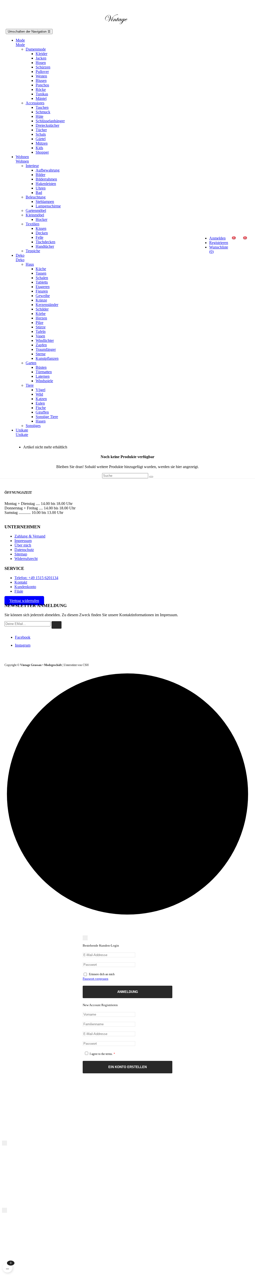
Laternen (43, 376)
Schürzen (43, 67)
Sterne (41, 354)
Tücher (41, 130)
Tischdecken (45, 242)
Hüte (39, 116)
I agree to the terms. (102, 1054)
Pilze (39, 322)
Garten (31, 363)
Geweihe (43, 296)
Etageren (43, 287)
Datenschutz (24, 549)
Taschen (42, 107)
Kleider (41, 54)
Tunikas (42, 94)
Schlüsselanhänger (50, 121)
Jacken (41, 58)
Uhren (41, 188)
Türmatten (44, 372)
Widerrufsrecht (26, 558)
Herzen (41, 318)
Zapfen (41, 345)
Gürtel (41, 139)
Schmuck (43, 112)
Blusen (41, 80)
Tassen (41, 273)
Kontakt (20, 582)
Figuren (42, 291)
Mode (20, 45)
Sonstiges (33, 426)
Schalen (42, 278)
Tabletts (42, 282)
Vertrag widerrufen (24, 601)
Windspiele (44, 381)
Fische (41, 408)
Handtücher (45, 246)
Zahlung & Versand (29, 536)
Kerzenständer (47, 305)
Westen (41, 76)
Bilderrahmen (46, 179)
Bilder (40, 175)
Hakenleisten (46, 184)
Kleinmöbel (35, 215)
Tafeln (41, 331)
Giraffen (42, 412)
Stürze (41, 327)
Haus (30, 264)
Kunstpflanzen (47, 358)
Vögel (40, 390)
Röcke (41, 89)
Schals (41, 134)
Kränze (41, 300)
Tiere (30, 385)
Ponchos (42, 85)
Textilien (32, 224)
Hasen (41, 421)
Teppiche (33, 251)
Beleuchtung (36, 197)
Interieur (32, 166)
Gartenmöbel (36, 210)
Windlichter (45, 340)
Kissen (41, 228)
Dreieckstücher (47, 125)
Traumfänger (46, 349)
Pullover (42, 71)
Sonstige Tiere (47, 417)
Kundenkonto (25, 587)
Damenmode (36, 49)
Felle (39, 237)
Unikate (22, 434)
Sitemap (20, 554)
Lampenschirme (48, 206)
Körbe (41, 313)
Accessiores (35, 103)
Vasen (40, 336)
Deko (20, 260)
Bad (39, 192)
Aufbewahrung (48, 170)
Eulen (40, 403)
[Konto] (213, 222)
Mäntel (41, 98)
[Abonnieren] (57, 625)
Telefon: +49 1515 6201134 (36, 578)
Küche (41, 269)
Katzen (41, 399)
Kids (39, 148)
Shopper (42, 152)
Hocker (41, 219)
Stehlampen (45, 201)
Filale (18, 591)
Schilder (42, 309)
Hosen (41, 63)
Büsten (41, 367)
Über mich (22, 545)
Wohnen (22, 161)
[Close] (85, 937)
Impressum (23, 541)
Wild (39, 394)
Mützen (42, 143)
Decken (42, 233)
